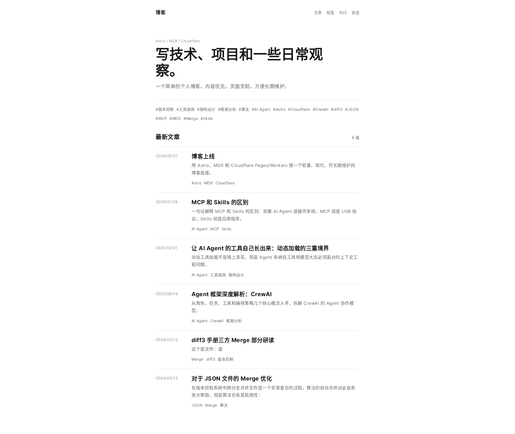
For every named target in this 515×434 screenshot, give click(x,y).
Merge (198, 359)
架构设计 (236, 274)
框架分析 (234, 320)
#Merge (190, 118)
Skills (226, 229)
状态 (355, 12)
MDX (208, 183)
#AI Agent (261, 109)
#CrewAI (321, 109)
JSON (197, 405)
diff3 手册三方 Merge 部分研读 (233, 340)
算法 (224, 405)
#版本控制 (165, 109)
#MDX (175, 118)
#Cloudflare (299, 109)
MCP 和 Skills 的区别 (220, 202)
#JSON (352, 109)
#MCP (161, 118)
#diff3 (337, 109)
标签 (330, 12)
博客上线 (203, 156)
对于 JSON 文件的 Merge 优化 (232, 378)
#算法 (244, 109)
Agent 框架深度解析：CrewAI (232, 294)
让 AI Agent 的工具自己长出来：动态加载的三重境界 (260, 248)
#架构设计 (206, 109)
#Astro (279, 109)
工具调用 (218, 274)
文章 (318, 12)
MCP (214, 229)
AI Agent (200, 229)
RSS (343, 12)
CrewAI (216, 320)
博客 (161, 12)
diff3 (210, 359)
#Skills (207, 118)
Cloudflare (225, 183)
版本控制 (225, 359)
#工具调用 (185, 109)
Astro (196, 183)
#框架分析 (227, 109)
